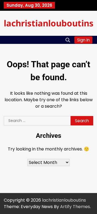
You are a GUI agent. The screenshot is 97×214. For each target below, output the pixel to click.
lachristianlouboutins (48, 23)
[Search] (68, 40)
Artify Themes (75, 207)
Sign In (83, 40)
